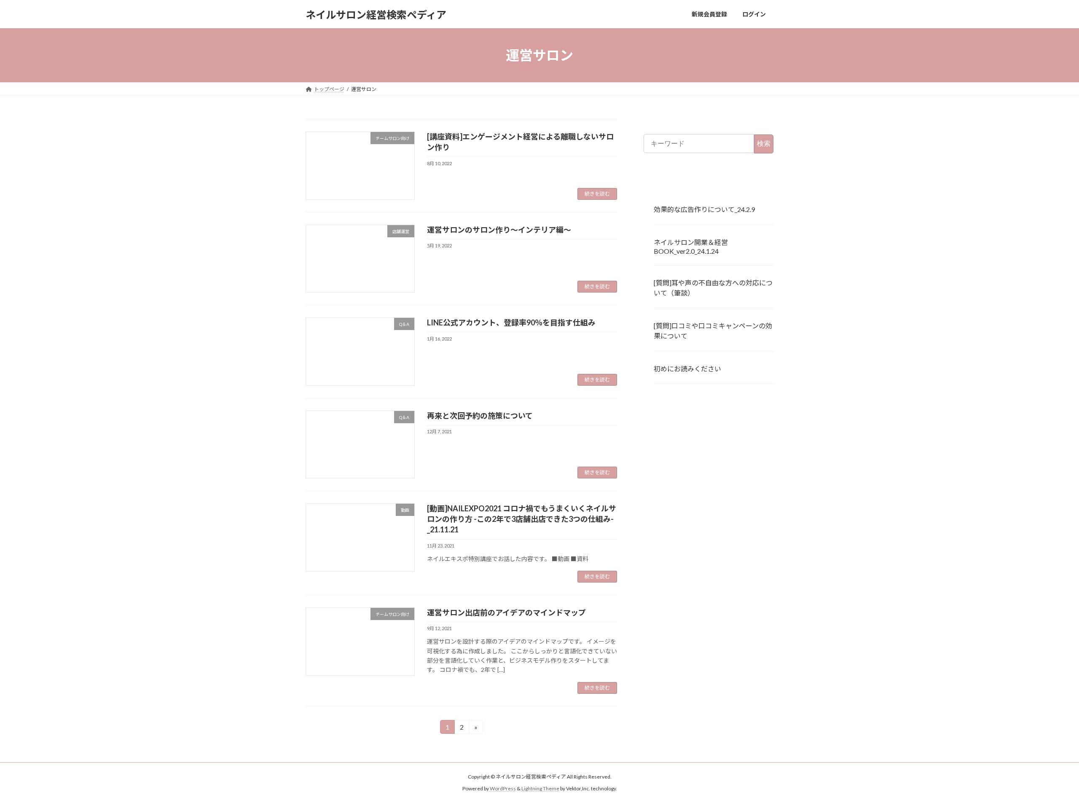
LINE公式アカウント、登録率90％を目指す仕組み (511, 322)
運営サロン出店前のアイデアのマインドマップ (506, 612)
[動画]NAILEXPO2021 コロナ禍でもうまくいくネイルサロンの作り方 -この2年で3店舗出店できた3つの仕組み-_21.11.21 (521, 519)
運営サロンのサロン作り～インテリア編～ (499, 229)
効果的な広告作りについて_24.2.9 (704, 209)
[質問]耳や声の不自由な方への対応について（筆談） (713, 288)
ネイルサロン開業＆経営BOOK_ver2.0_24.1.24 (691, 246)
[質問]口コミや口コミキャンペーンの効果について (713, 331)
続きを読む (597, 194)
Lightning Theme (540, 788)
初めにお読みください (687, 369)
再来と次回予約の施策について (480, 415)
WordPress (503, 788)
